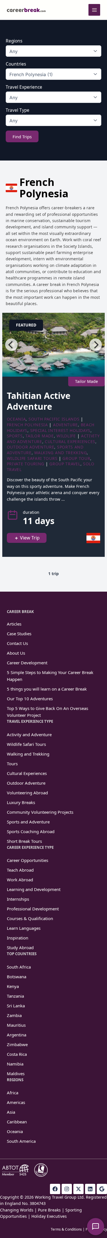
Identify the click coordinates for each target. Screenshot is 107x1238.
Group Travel (64, 463)
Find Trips (22, 136)
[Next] (95, 344)
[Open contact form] (95, 1226)
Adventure (65, 424)
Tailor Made (39, 436)
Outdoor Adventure (30, 447)
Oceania (16, 419)
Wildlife (66, 436)
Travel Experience (24, 87)
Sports (15, 436)
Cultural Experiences (70, 441)
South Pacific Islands (54, 419)
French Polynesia (27, 424)
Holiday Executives (49, 1216)
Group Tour (76, 458)
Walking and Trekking (60, 452)
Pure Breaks (49, 1210)
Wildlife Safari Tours (32, 458)
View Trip (30, 538)
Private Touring (26, 463)
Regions (14, 41)
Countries (16, 64)
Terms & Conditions (66, 1229)
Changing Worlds (16, 1210)
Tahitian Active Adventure (38, 401)
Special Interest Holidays (60, 430)
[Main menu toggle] (94, 10)
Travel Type (17, 110)
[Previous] (11, 344)
